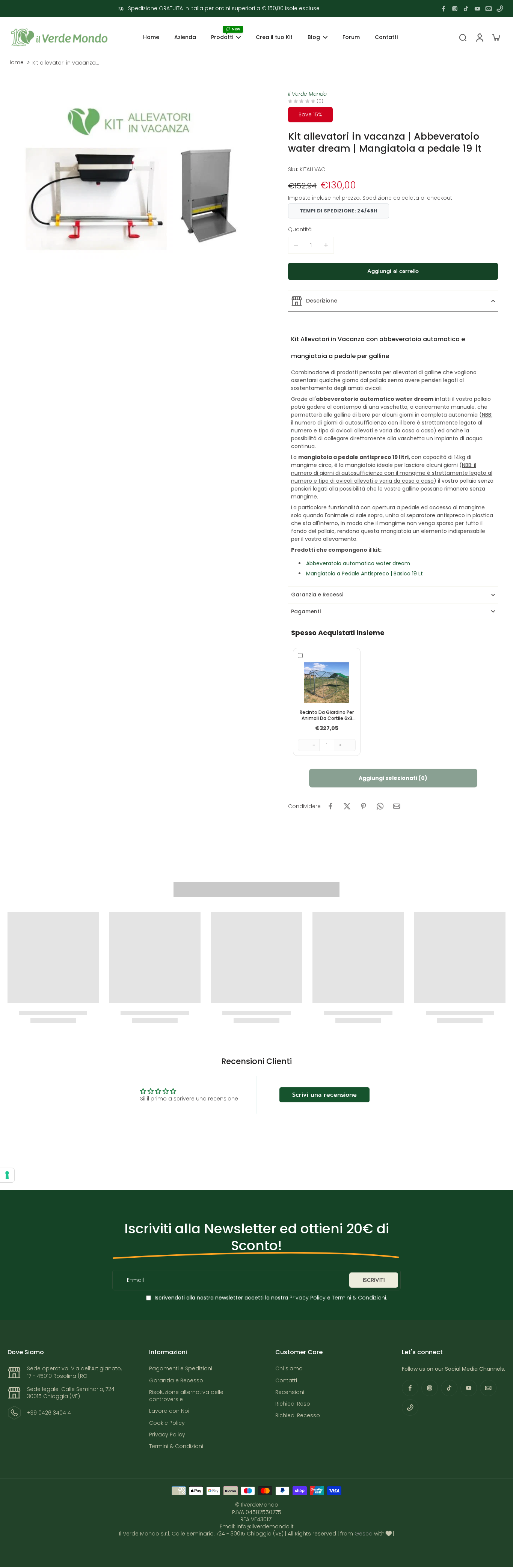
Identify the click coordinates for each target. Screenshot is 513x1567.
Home (16, 62)
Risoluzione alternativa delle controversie (186, 1396)
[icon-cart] (495, 37)
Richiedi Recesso (297, 1415)
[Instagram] (454, 8)
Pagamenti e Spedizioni (180, 1368)
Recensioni (289, 1392)
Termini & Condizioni (359, 1297)
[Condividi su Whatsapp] (380, 806)
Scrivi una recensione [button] (324, 1094)
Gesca (364, 1533)
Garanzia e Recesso (176, 1380)
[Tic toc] (466, 8)
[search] (462, 37)
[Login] (479, 37)
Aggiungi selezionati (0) (393, 778)
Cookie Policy (167, 1423)
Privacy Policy (307, 1297)
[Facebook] (443, 8)
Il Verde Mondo (307, 94)
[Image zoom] (132, 183)
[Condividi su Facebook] (330, 806)
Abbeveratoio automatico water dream (358, 563)
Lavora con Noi (169, 1411)
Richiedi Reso (292, 1403)
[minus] (295, 245)
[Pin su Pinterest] (363, 806)
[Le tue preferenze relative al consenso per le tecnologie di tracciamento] (7, 1175)
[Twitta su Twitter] (347, 806)
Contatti (286, 1380)
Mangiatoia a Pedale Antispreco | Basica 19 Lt (364, 573)
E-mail (135, 1280)
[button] (393, 271)
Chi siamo (289, 1368)
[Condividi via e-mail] (396, 806)
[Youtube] (477, 8)
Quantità (300, 229)
